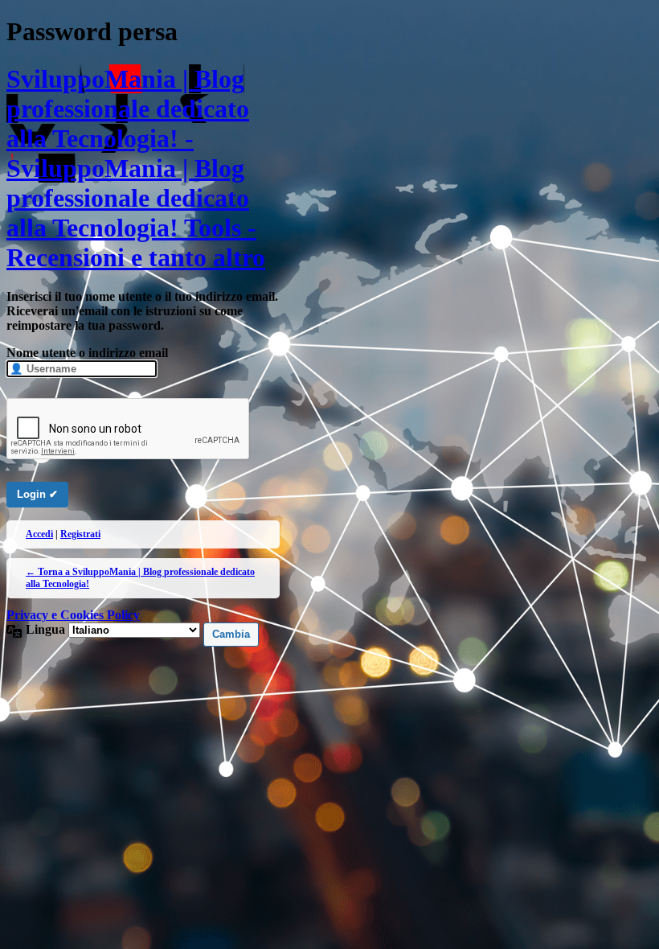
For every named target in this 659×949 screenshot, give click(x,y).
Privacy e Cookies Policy (73, 615)
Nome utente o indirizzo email (87, 352)
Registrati (80, 534)
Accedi (39, 534)
